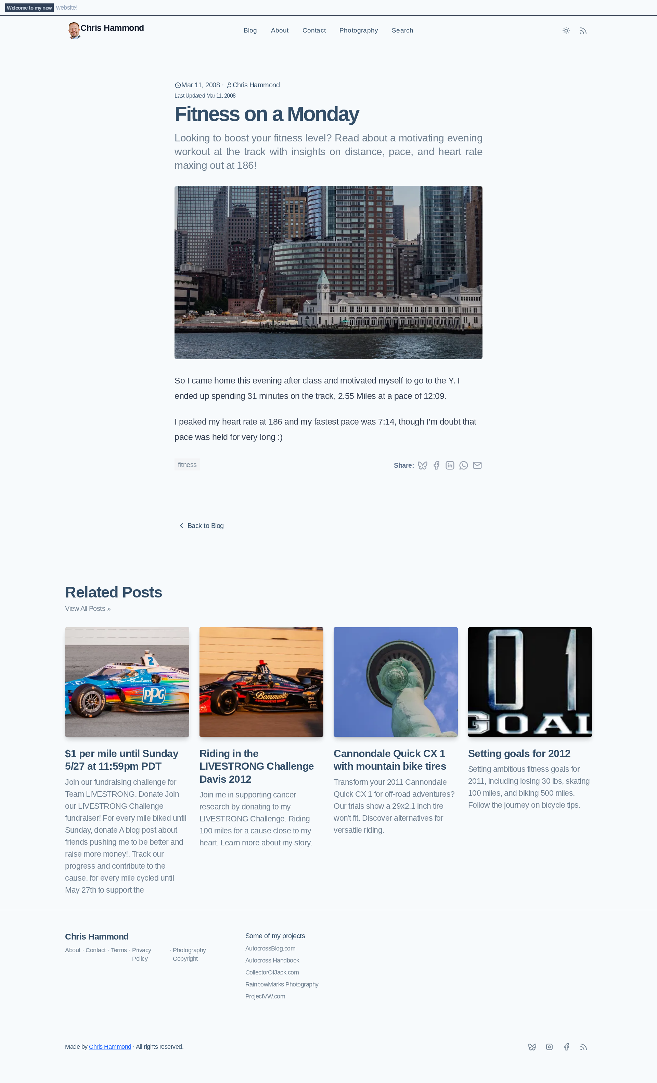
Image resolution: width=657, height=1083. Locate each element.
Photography (358, 30)
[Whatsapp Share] (464, 465)
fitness (187, 464)
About (280, 30)
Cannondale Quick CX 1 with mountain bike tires (390, 760)
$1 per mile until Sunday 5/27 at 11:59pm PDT (121, 760)
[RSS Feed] (583, 30)
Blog (250, 30)
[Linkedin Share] (450, 465)
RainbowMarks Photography (282, 984)
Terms (119, 950)
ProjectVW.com (265, 996)
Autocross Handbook (272, 960)
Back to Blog (206, 525)
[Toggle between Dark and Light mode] (566, 30)
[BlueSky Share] (422, 465)
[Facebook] (566, 1047)
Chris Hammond (256, 85)
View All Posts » (88, 608)
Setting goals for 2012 (519, 753)
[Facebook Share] (436, 465)
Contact (314, 30)
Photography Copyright (189, 954)
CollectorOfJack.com (272, 972)
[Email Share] (477, 465)
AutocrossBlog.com (270, 948)
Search (402, 30)
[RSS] (583, 1047)
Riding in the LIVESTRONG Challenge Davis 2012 (256, 766)
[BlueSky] (532, 1047)
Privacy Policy (141, 954)
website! (66, 7)
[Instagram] (549, 1047)
